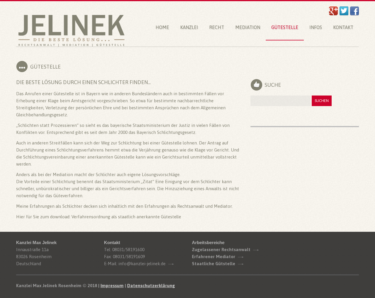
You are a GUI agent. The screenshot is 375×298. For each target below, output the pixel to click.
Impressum (112, 285)
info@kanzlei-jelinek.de (142, 263)
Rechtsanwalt (190, 206)
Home (162, 27)
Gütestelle (284, 27)
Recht (216, 27)
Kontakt (343, 27)
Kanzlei (189, 27)
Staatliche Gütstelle (213, 263)
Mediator (223, 206)
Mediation (247, 27)
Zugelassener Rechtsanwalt (221, 249)
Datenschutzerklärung (151, 285)
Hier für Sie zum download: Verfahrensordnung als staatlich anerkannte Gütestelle (98, 216)
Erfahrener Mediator (213, 256)
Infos (315, 27)
